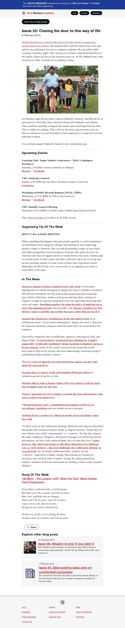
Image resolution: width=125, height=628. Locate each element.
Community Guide (57, 611)
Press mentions (29, 616)
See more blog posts (35, 21)
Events (52, 607)
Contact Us (27, 621)
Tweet (33, 527)
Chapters (26, 611)
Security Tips (55, 616)
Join (24, 607)
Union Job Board (83, 611)
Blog (78, 607)
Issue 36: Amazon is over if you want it (66, 543)
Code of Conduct (35, 217)
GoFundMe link (78, 144)
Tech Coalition (40, 13)
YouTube (80, 616)
